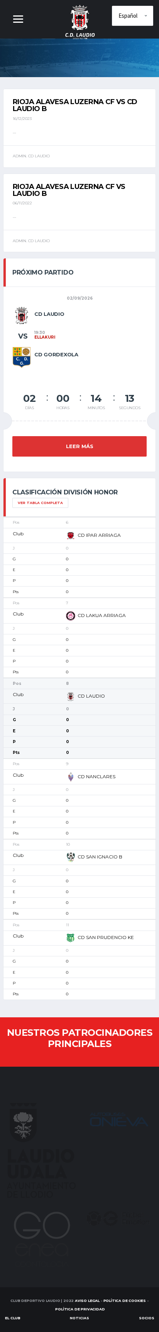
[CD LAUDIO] (21, 315)
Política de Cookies (124, 1300)
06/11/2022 (22, 203)
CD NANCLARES (96, 776)
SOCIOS (146, 1318)
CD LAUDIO (91, 696)
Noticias (79, 1318)
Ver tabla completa (40, 503)
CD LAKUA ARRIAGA (102, 615)
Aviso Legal (87, 1300)
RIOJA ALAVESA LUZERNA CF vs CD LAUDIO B (75, 105)
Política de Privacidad (80, 1309)
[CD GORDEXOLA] (21, 357)
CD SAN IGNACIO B (100, 857)
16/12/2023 (22, 118)
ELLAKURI (44, 337)
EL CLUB (12, 1318)
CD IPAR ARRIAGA (99, 535)
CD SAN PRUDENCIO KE (106, 937)
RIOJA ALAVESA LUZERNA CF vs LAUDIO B (69, 190)
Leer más (79, 446)
